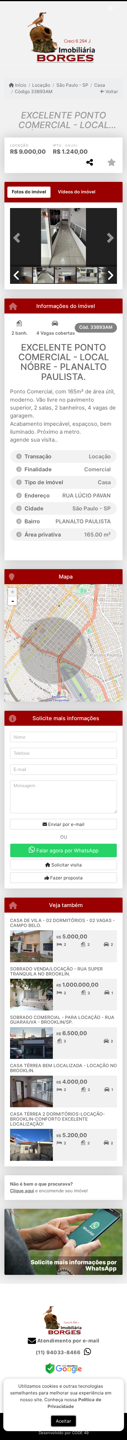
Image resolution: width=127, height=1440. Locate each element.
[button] (18, 238)
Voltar (111, 91)
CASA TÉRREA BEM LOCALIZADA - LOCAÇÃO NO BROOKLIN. (63, 1068)
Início (20, 85)
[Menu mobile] (63, 36)
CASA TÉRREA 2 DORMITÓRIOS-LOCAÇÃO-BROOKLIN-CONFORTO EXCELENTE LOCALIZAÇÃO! (57, 1118)
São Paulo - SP (72, 85)
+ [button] (12, 592)
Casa (99, 85)
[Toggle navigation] (110, 9)
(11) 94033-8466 (58, 1352)
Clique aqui (22, 1190)
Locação (41, 85)
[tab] (29, 192)
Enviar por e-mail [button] (65, 824)
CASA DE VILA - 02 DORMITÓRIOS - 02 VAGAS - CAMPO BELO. (62, 923)
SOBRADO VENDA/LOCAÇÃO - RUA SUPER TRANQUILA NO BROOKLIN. (56, 971)
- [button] (13, 601)
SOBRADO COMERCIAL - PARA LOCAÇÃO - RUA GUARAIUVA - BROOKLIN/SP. (62, 1020)
